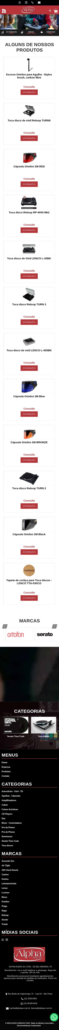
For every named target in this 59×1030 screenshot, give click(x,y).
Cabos (5, 805)
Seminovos (7, 836)
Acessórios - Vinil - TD (12, 791)
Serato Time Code (10, 841)
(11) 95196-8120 (30, 1003)
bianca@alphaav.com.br (41, 1008)
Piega (4, 906)
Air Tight (6, 865)
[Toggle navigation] (4, 11)
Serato (5, 919)
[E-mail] (39, 2)
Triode (5, 924)
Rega (4, 910)
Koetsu (5, 879)
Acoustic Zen (8, 861)
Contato (5, 776)
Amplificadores (9, 800)
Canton (5, 874)
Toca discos (7, 845)
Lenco (5, 888)
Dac (3, 818)
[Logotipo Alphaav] (28, 10)
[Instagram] (26, 2)
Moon (4, 897)
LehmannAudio (9, 883)
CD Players (7, 814)
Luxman (5, 892)
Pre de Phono (8, 832)
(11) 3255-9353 (30, 999)
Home (4, 762)
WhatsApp (54, 1017)
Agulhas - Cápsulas (11, 796)
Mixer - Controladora (12, 823)
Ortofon (5, 901)
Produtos (6, 771)
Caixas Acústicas (10, 809)
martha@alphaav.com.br (19, 1008)
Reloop (5, 915)
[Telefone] (33, 2)
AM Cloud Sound (10, 870)
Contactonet (36, 1026)
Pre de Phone (8, 827)
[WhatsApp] (20, 2)
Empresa (6, 767)
